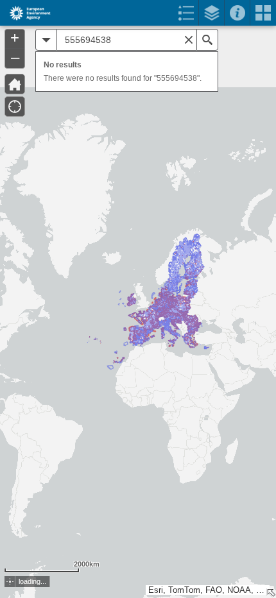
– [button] (15, 57)
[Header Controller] (138, 13)
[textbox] (126, 40)
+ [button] (14, 38)
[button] (10, 581)
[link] (26, 12)
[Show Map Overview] (271, 593)
